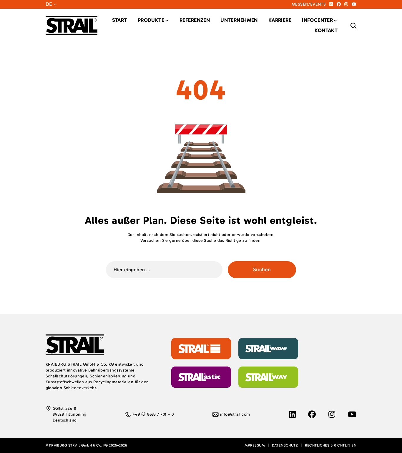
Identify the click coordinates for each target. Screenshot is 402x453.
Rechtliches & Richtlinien (330, 445)
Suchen (262, 270)
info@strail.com (235, 414)
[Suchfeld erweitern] (353, 25)
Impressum (254, 445)
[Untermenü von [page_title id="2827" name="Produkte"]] (151, 20)
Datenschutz (285, 445)
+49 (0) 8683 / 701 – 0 (153, 414)
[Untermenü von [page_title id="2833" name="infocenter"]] (317, 20)
